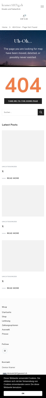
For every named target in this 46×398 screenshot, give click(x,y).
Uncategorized (9, 166)
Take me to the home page (23, 101)
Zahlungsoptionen (10, 325)
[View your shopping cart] (24, 16)
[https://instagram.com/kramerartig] (4, 350)
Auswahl (6, 329)
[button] (22, 387)
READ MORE (13, 178)
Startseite (6, 312)
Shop (4, 316)
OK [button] (23, 393)
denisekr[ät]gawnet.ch (17, 373)
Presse (5, 334)
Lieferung (6, 321)
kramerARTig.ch (12, 5)
